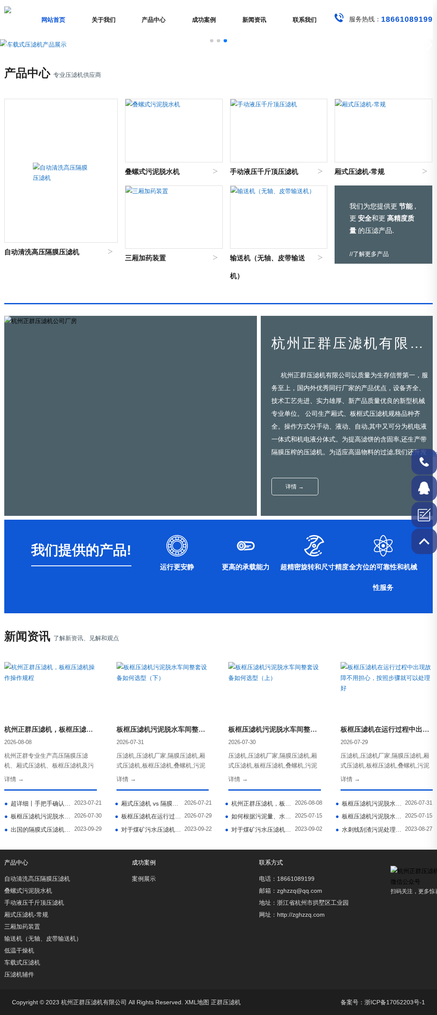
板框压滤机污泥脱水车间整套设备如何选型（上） (37, 816)
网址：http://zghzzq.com (292, 914)
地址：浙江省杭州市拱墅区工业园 (304, 902)
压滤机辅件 (19, 974)
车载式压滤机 (22, 962)
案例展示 (144, 878)
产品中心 (154, 19)
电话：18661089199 (287, 878)
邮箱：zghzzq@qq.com (290, 890)
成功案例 (204, 19)
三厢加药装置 (22, 926)
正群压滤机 (226, 1002)
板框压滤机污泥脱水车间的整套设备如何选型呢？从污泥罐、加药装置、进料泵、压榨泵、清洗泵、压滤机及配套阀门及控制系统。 (368, 816)
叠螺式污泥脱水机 (28, 890)
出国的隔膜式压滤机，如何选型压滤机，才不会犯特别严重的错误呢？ (37, 829)
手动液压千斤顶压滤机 (34, 902)
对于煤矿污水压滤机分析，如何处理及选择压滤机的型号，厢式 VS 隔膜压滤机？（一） (258, 829)
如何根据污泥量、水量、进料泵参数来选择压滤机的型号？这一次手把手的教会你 (258, 816)
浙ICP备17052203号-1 (394, 1002)
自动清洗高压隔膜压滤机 (37, 878)
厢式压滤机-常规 (26, 914)
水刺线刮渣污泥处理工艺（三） (368, 829)
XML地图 (197, 1002)
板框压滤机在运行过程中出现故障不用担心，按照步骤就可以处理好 (148, 816)
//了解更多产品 (369, 253)
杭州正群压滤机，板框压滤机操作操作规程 (258, 803)
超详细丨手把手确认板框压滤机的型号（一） (37, 803)
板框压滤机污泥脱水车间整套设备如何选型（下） (368, 803)
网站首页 (53, 19)
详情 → (295, 486)
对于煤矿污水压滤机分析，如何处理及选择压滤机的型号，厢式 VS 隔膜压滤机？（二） (148, 829)
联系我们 (305, 19)
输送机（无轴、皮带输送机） (43, 938)
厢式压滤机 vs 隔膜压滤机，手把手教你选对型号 (148, 803)
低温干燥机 (19, 950)
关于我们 (104, 19)
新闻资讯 (254, 19)
